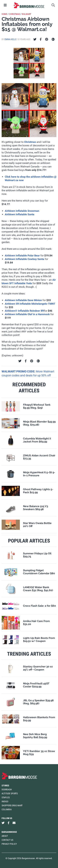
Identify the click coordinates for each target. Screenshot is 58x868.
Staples (6, 797)
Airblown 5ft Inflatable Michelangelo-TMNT (30, 303)
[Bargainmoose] (29, 5)
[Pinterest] (46, 39)
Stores (5, 785)
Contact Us (7, 840)
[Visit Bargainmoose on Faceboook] (8, 823)
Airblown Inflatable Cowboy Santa (24, 259)
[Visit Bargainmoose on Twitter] (3, 823)
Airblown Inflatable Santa (19, 214)
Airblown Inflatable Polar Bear (22, 255)
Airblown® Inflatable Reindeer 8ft (24, 310)
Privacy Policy (9, 844)
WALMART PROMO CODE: (19, 371)
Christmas (14, 14)
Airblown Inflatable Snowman (22, 210)
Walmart (26, 14)
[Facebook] (40, 39)
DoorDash (7, 789)
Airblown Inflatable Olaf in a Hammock (27, 314)
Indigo (5, 801)
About (5, 836)
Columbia (7, 809)
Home (4, 14)
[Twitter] (35, 39)
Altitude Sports (10, 793)
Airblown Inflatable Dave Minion (23, 300)
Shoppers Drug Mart (12, 805)
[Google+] (53, 39)
